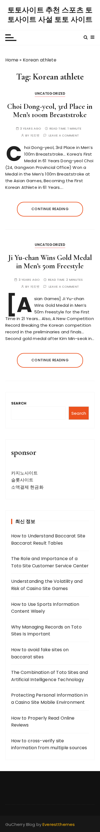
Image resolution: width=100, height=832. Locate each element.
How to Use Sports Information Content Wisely (45, 608)
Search (19, 403)
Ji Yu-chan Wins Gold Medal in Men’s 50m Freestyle (50, 262)
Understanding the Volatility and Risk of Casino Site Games (47, 585)
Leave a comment (64, 135)
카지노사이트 (24, 473)
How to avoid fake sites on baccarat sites (40, 653)
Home (12, 60)
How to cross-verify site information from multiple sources (49, 744)
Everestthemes (58, 824)
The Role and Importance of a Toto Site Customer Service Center (50, 562)
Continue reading (49, 209)
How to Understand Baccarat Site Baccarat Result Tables (48, 539)
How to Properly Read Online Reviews (43, 721)
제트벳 (34, 135)
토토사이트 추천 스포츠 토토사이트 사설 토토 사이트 (50, 15)
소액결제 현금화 (27, 487)
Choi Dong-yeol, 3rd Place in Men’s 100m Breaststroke (49, 110)
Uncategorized (50, 93)
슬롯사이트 (22, 480)
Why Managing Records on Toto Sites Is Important (46, 630)
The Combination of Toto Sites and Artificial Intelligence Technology (49, 676)
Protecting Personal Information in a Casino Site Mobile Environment (49, 698)
